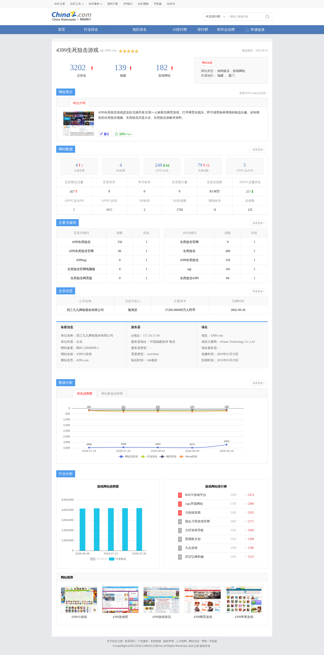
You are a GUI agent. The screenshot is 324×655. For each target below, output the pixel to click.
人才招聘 (181, 641)
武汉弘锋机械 (194, 556)
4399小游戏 (79, 617)
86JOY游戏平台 (195, 495)
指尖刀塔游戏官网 (197, 521)
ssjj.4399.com (108, 50)
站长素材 (94, 3)
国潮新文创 (193, 539)
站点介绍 (79, 103)
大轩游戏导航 (194, 530)
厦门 (231, 75)
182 (162, 67)
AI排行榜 (180, 29)
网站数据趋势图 (112, 393)
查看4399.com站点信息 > (253, 93)
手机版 (213, 641)
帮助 (204, 641)
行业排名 (91, 29)
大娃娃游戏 (193, 512)
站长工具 (75, 3)
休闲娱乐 (223, 71)
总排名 (81, 75)
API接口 (128, 3)
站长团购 (143, 3)
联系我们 (130, 641)
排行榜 (202, 29)
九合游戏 (191, 548)
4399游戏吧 (120, 617)
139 (120, 67)
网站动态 (194, 641)
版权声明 (168, 641)
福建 (123, 75)
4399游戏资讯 (161, 617)
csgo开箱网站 (194, 503)
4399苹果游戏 (244, 617)
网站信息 (207, 62)
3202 (79, 67)
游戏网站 (164, 75)
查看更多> (258, 149)
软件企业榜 (226, 29)
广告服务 (143, 641)
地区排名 (139, 29)
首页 (61, 29)
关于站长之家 (115, 641)
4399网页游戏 (203, 617)
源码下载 (112, 3)
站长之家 (59, 3)
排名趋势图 (84, 393)
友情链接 (156, 641)
